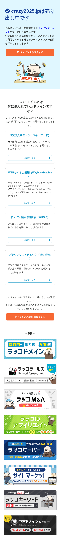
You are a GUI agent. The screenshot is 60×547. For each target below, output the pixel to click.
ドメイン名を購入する (32, 52)
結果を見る (30, 158)
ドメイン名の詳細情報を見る (30, 317)
